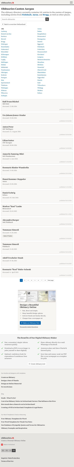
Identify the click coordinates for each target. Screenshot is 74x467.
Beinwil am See (6, 34)
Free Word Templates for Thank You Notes (16, 422)
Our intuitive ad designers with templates (13, 373)
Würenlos (4, 93)
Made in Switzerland (9, 444)
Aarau (35, 14)
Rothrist (3, 75)
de (3, 450)
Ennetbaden (5, 47)
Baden (39, 31)
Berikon (4, 36)
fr (7, 450)
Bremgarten (41, 39)
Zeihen (39, 93)
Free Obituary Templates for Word (13, 419)
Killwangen (5, 54)
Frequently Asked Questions (29, 327)
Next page (51, 280)
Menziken (40, 62)
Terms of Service (7, 461)
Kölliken (4, 57)
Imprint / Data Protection (10, 458)
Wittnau (3, 90)
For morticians (6, 387)
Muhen (3, 65)
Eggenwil (40, 44)
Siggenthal (40, 78)
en (14, 450)
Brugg (46, 14)
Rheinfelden (41, 72)
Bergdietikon (41, 34)
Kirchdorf (40, 54)
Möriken (40, 65)
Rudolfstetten (41, 75)
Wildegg (40, 88)
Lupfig (3, 60)
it (10, 450)
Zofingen (4, 96)
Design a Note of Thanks (10, 380)
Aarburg (4, 31)
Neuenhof (40, 67)
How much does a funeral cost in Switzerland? (18, 404)
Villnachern (41, 85)
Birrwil (3, 39)
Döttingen (4, 44)
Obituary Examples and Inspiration (14, 428)
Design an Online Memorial (11, 384)
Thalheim (4, 85)
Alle (2, 29)
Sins (2, 80)
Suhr (39, 83)
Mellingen (4, 62)
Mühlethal (4, 67)
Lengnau (40, 57)
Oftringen (4, 72)
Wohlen (40, 90)
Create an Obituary (8, 377)
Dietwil (39, 42)
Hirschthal (4, 52)
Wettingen (4, 88)
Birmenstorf (41, 36)
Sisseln (39, 80)
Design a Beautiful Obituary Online (29, 306)
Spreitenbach (5, 83)
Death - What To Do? (8, 398)
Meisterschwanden (43, 60)
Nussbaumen (5, 70)
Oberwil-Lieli (41, 70)
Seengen (4, 78)
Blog (2, 394)
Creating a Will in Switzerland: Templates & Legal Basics (22, 407)
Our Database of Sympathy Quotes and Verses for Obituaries (23, 425)
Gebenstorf (5, 49)
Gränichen (41, 49)
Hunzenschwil (42, 52)
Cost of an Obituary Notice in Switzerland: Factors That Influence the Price (28, 401)
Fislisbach (27, 14)
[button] (71, 3)
